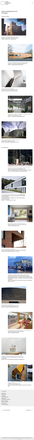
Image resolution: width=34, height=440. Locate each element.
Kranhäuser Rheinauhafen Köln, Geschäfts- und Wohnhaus (18, 274)
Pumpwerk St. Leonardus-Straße (7, 304)
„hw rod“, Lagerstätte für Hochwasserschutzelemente (11, 139)
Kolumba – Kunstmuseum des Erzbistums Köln (10, 36)
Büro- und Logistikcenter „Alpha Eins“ (8, 249)
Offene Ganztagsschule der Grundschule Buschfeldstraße (18, 62)
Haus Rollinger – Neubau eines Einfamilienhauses (17, 223)
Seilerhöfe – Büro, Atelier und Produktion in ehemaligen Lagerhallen (20, 114)
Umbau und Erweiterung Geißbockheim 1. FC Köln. (11, 194)
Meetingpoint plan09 (11, 382)
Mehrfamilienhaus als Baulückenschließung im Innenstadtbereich (19, 330)
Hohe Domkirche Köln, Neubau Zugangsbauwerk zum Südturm (19, 167)
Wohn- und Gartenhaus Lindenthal (8, 88)
